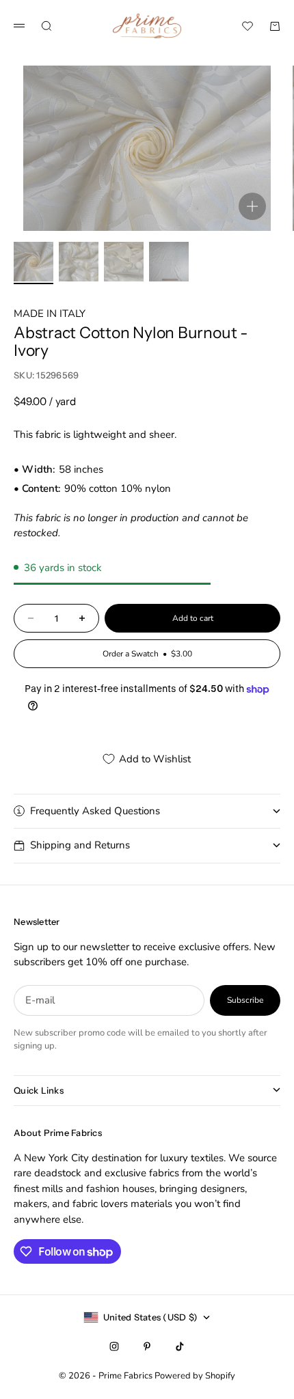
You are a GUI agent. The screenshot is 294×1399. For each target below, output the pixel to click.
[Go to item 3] (124, 261)
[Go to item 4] (169, 261)
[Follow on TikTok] (179, 1346)
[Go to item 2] (78, 261)
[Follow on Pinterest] (147, 1346)
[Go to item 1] (33, 261)
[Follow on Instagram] (114, 1346)
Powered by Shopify (195, 1376)
